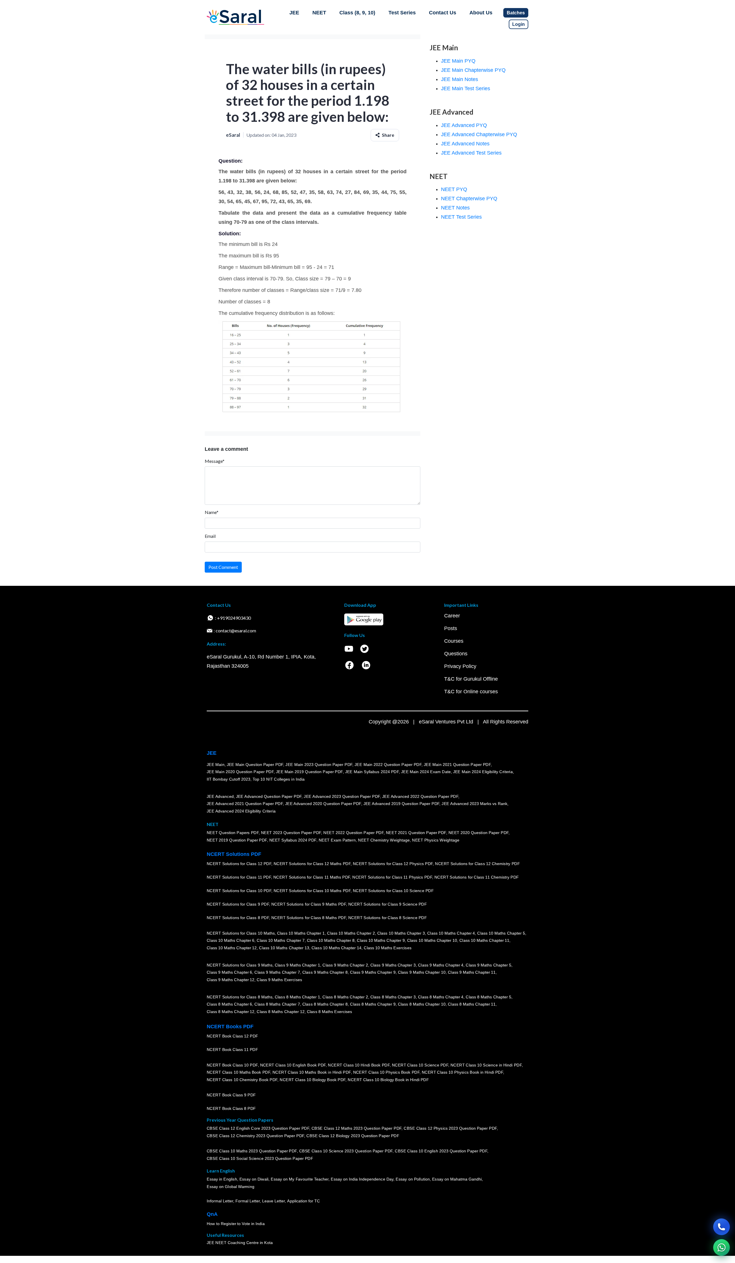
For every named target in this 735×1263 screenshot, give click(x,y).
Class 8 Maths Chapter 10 (422, 1004)
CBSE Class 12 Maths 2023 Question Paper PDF (357, 1128)
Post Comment (223, 567)
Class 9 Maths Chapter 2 (345, 965)
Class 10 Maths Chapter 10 (432, 940)
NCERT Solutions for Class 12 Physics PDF (393, 863)
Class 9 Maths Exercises (279, 979)
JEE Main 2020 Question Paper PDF (240, 771)
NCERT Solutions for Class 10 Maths (241, 933)
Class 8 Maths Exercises (329, 1011)
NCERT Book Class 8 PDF (231, 1108)
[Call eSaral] (721, 1226)
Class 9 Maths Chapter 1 (297, 965)
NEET (319, 13)
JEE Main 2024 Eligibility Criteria (483, 771)
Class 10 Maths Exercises (387, 948)
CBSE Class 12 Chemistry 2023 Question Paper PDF (255, 1135)
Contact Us (442, 13)
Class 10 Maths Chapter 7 (280, 940)
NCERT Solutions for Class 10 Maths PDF (312, 890)
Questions (455, 653)
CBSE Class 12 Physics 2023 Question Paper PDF (450, 1128)
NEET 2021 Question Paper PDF (416, 833)
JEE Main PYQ (458, 61)
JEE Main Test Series (465, 88)
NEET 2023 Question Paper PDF (291, 833)
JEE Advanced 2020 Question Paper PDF (323, 803)
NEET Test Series (461, 217)
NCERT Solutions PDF (234, 854)
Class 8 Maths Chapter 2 (345, 997)
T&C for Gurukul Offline (471, 679)
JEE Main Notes (459, 79)
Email (210, 536)
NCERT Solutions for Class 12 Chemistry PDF (477, 863)
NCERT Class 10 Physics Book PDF (386, 1072)
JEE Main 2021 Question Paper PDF (457, 764)
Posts (450, 628)
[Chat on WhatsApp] (721, 1247)
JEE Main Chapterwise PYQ (473, 70)
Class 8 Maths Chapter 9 (372, 1004)
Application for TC (303, 1201)
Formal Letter (247, 1201)
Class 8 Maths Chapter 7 (277, 1004)
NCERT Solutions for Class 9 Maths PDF (308, 904)
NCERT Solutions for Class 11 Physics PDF (392, 877)
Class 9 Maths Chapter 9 (372, 972)
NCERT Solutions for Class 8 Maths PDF (308, 917)
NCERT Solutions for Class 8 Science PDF (387, 917)
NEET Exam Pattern (337, 840)
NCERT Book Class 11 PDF (232, 1049)
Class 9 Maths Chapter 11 (472, 972)
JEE (294, 13)
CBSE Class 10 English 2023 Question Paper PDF (441, 1151)
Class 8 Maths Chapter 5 (488, 997)
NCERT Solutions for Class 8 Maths (239, 997)
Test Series (402, 13)
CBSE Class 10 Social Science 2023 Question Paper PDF (260, 1158)
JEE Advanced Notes (465, 144)
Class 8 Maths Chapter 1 (297, 997)
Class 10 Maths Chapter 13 (284, 948)
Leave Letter (273, 1201)
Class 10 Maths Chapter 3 (401, 933)
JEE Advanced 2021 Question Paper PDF (245, 803)
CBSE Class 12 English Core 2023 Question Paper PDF (258, 1128)
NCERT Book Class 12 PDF (232, 1036)
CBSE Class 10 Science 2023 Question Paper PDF (346, 1151)
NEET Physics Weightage (435, 840)
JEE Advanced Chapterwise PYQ (479, 134)
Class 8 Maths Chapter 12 (230, 1011)
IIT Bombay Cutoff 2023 (228, 779)
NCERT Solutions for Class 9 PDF (238, 904)
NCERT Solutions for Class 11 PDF (239, 877)
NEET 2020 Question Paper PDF (478, 833)
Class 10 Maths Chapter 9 (381, 940)
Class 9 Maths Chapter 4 (440, 965)
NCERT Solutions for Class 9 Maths (239, 965)
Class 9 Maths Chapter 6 (229, 972)
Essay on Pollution (413, 1179)
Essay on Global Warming (230, 1186)
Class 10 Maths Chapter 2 (351, 933)
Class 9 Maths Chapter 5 (488, 965)
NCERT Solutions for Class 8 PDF (238, 917)
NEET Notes (455, 208)
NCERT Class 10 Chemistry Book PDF (242, 1079)
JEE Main (216, 764)
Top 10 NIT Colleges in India (279, 779)
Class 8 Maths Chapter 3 (393, 997)
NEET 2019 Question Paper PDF (237, 840)
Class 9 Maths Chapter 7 (277, 972)
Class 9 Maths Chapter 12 (230, 979)
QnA (212, 1214)
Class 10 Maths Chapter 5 (501, 933)
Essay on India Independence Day (362, 1179)
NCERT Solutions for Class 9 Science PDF (387, 904)
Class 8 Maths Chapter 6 (229, 1004)
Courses (453, 641)
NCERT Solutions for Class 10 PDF (239, 890)
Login (518, 24)
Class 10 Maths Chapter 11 (484, 940)
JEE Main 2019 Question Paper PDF (309, 771)
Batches (516, 12)
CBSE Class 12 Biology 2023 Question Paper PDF (352, 1135)
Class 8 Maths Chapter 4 (440, 997)
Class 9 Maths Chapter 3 (393, 965)
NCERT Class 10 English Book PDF (293, 1065)
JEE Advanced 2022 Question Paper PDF (420, 796)
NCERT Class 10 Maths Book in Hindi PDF (311, 1072)
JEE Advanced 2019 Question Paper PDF (401, 803)
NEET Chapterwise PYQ (469, 198)
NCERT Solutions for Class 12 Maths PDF (312, 863)
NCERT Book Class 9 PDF (231, 1095)
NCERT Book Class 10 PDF (232, 1065)
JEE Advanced (220, 796)
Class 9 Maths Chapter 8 (325, 972)
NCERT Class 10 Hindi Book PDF (358, 1065)
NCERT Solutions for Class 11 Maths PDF (311, 877)
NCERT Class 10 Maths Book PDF (238, 1072)
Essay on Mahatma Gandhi (457, 1179)
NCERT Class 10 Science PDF (420, 1065)
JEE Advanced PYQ (464, 125)
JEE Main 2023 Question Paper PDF (318, 764)
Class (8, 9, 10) (357, 13)
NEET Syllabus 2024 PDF (292, 840)
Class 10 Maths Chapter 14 (336, 948)
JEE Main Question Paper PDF (255, 764)
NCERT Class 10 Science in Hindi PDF (486, 1065)
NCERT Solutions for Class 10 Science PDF (393, 890)
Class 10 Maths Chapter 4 (451, 933)
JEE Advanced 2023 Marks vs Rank (474, 803)
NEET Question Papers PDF (233, 833)
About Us (480, 13)
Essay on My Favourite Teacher (299, 1179)
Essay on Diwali (254, 1179)
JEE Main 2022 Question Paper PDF (388, 764)
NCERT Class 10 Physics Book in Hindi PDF (462, 1072)
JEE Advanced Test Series (471, 153)
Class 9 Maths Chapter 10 (422, 972)
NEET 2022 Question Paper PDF (353, 833)
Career (452, 616)
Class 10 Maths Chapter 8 (331, 940)
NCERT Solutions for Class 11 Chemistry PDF (476, 877)
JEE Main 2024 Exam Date (426, 771)
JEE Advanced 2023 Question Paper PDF (342, 796)
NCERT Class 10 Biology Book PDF (312, 1079)
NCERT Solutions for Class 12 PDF (239, 863)
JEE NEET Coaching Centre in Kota (240, 1242)
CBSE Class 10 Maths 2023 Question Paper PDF (252, 1151)
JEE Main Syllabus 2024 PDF (372, 771)
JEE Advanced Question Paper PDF (269, 796)
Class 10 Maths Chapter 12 (232, 948)
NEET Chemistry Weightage (384, 840)
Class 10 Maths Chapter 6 (230, 940)
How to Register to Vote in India (236, 1223)
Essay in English (222, 1179)
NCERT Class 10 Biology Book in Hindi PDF (388, 1079)
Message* (215, 461)
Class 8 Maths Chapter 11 (472, 1004)
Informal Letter (220, 1201)
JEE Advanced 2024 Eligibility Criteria (241, 811)
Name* (211, 512)
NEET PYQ (454, 189)
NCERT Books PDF (230, 1026)
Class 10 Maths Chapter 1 (301, 933)
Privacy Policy (460, 666)
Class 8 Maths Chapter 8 (325, 1004)
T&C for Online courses (471, 691)
